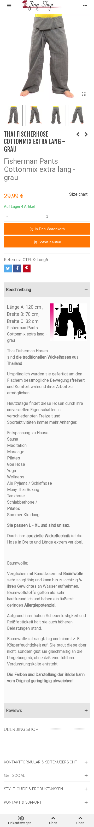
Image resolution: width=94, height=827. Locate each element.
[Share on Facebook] (17, 268)
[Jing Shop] (47, 5)
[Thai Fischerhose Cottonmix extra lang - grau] (83, 94)
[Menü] (9, 5)
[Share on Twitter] (8, 268)
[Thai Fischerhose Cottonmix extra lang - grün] (78, 134)
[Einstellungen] (85, 5)
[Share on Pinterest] (27, 268)
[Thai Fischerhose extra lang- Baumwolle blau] (86, 134)
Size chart (78, 194)
